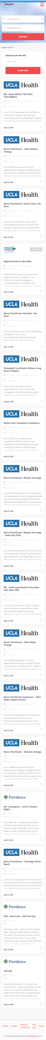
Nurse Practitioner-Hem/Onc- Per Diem (20, 314)
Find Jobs (23, 37)
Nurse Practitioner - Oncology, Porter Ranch (22, 863)
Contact (14, 1026)
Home (5, 1026)
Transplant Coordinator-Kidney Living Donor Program (22, 369)
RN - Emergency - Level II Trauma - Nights (21, 808)
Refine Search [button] (7, 47)
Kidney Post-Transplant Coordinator (22, 423)
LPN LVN (8, 971)
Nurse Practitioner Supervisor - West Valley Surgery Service (22, 698)
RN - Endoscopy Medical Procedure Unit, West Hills (21, 588)
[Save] (41, 127)
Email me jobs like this (16, 55)
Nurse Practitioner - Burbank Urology (22, 752)
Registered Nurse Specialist (18, 261)
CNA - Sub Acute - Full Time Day (19, 916)
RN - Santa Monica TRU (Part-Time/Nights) (18, 95)
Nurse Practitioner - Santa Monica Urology (21, 150)
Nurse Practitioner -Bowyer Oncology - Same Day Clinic (22, 534)
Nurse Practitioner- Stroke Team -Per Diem (22, 205)
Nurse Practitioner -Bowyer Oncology (22, 478)
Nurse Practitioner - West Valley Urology (20, 643)
